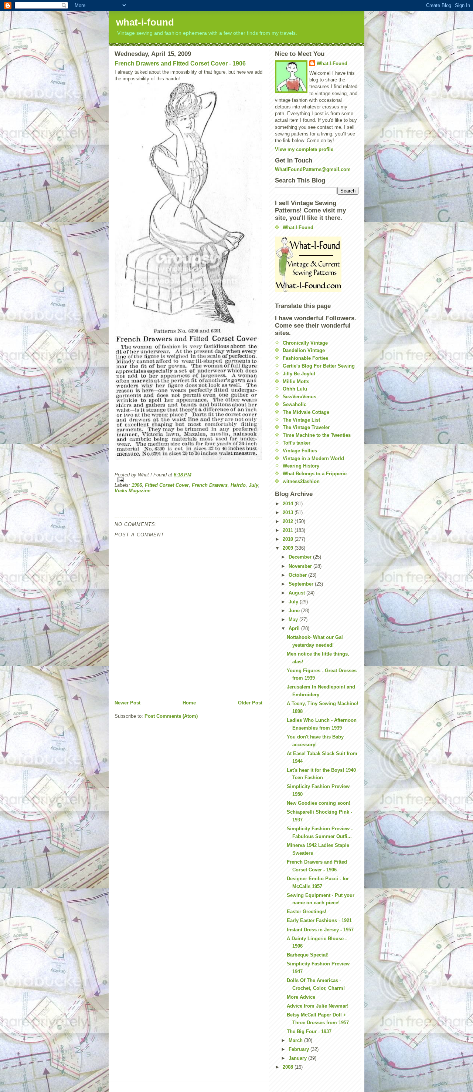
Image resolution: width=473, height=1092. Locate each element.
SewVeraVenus (299, 396)
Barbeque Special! (308, 955)
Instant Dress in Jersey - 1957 (320, 929)
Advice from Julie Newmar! (317, 1006)
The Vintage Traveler (306, 427)
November (301, 566)
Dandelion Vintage (304, 350)
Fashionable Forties (305, 358)
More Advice (301, 997)
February (299, 1049)
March (296, 1040)
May (294, 619)
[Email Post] (188, 480)
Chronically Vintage (305, 343)
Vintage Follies (300, 450)
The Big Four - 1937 (309, 1031)
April (295, 628)
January (298, 1058)
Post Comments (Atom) (171, 716)
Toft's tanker (296, 443)
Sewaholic (294, 404)
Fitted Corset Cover (167, 485)
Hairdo (238, 485)
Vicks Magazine (132, 490)
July (253, 485)
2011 (289, 530)
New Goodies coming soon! (318, 803)
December (301, 557)
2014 (289, 503)
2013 (289, 512)
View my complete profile (304, 149)
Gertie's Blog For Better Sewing (319, 366)
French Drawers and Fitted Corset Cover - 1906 (180, 63)
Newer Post (127, 703)
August (297, 593)
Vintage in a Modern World (313, 458)
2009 (289, 548)
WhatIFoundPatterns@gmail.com (313, 169)
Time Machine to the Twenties (317, 435)
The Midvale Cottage (306, 412)
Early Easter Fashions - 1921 (319, 920)
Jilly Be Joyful (299, 373)
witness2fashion (301, 481)
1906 (137, 485)
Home (189, 703)
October (298, 575)
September (302, 584)
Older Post (250, 703)
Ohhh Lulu (295, 389)
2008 (289, 1067)
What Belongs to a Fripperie (315, 473)
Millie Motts (296, 381)
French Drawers (210, 485)
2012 (289, 521)
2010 (289, 539)
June (295, 610)
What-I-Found (332, 63)
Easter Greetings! (306, 911)
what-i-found (145, 22)
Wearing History (301, 466)
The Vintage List (301, 420)
